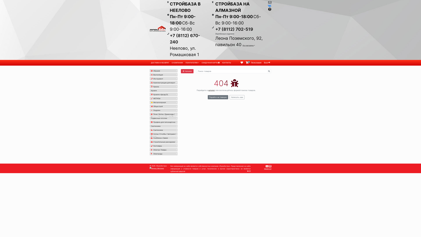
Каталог (188, 71)
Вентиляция (158, 75)
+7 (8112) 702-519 (234, 29)
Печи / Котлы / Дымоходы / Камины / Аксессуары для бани (163, 115)
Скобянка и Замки (160, 138)
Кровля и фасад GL (160, 95)
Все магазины (248, 45)
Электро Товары (159, 150)
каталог (211, 90)
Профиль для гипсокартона (164, 122)
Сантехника (155, 126)
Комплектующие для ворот (164, 83)
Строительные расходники (164, 142)
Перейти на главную (218, 97)
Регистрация (256, 63)
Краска (156, 87)
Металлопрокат (159, 102)
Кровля (154, 91)
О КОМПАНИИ (177, 63)
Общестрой (158, 106)
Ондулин (156, 110)
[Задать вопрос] (269, 9)
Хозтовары (157, 146)
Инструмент (158, 79)
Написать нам (237, 97)
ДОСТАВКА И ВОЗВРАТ (160, 63)
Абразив (156, 71)
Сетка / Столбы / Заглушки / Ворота (163, 135)
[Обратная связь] (269, 3)
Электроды (157, 154)
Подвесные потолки (159, 118)
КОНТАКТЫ (226, 63)
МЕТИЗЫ (156, 99)
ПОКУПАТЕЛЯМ (192, 63)
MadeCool (267, 169)
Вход (266, 63)
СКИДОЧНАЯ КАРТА (210, 63)
